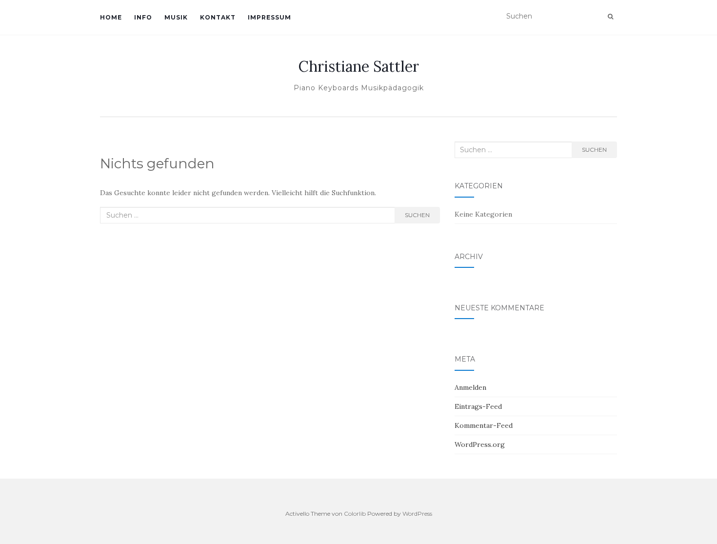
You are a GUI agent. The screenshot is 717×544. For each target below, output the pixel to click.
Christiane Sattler (359, 66)
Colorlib (355, 513)
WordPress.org (480, 444)
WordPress (417, 513)
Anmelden (470, 387)
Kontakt (218, 17)
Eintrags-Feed (478, 406)
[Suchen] (610, 16)
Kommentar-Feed (484, 425)
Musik (176, 17)
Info (143, 17)
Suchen (417, 215)
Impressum (269, 17)
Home (111, 17)
